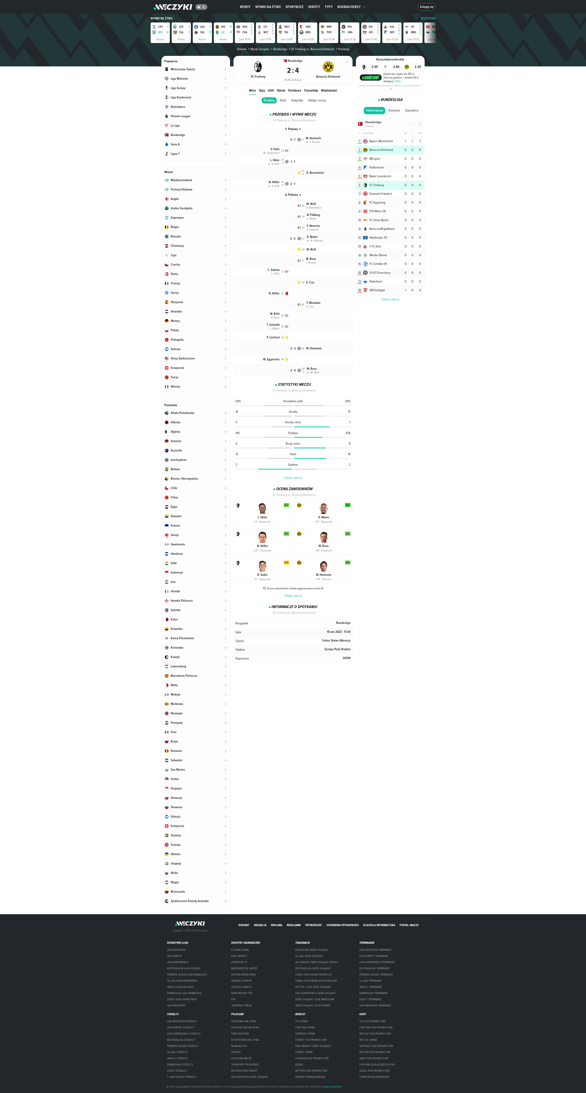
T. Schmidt (273, 325)
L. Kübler (274, 328)
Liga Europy (174, 956)
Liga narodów (176, 1005)
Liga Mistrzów (176, 950)
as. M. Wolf (313, 372)
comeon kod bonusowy (374, 1077)
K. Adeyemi (313, 229)
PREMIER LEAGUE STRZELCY (183, 1046)
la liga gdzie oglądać (309, 956)
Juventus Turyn (241, 1005)
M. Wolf (311, 204)
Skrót (283, 100)
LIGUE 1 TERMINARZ (370, 999)
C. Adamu (274, 270)
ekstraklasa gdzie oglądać (313, 968)
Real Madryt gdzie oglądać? (313, 1046)
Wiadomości (329, 90)
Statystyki (297, 100)
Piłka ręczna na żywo (245, 1027)
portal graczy (409, 925)
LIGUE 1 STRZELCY (177, 1071)
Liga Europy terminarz (373, 956)
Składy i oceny (317, 100)
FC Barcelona (240, 950)
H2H (271, 90)
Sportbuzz (294, 6)
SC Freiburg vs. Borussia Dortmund (312, 49)
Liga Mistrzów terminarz (375, 950)
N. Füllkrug (313, 215)
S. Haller (311, 218)
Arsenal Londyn (241, 981)
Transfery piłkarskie (245, 1064)
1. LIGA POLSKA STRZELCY (181, 1077)
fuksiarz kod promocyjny (312, 1058)
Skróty (314, 6)
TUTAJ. (398, 81)
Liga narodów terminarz (375, 1005)
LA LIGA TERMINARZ (370, 981)
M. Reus (311, 259)
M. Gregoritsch (271, 153)
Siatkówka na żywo (243, 1021)
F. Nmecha (313, 226)
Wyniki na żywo (268, 6)
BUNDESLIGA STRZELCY (180, 1064)
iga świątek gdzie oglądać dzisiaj (316, 962)
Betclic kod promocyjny (375, 1034)
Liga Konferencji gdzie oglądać (315, 993)
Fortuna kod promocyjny (376, 1027)
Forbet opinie (304, 1052)
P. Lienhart (273, 337)
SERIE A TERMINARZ (370, 987)
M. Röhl (274, 314)
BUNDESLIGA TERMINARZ (373, 993)
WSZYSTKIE (428, 18)
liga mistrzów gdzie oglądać (249, 1077)
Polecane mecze (241, 1058)
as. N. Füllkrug (315, 240)
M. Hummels (313, 138)
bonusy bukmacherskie (310, 1077)
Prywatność (313, 925)
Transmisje (311, 90)
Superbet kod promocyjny (376, 1046)
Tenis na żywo (240, 1034)
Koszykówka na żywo (245, 1040)
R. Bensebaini (315, 173)
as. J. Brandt (313, 142)
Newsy (245, 6)
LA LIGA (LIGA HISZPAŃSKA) (182, 981)
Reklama (276, 925)
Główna (241, 49)
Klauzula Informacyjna (379, 925)
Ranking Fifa (239, 1046)
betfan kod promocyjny (375, 1052)
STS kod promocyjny (372, 1021)
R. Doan (275, 317)
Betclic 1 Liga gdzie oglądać (313, 987)
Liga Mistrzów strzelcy (182, 1021)
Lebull (299, 1064)
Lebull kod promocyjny (374, 1071)
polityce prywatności (332, 1086)
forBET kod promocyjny (311, 1040)
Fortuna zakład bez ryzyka (377, 1064)
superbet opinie (305, 1034)
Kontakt (244, 925)
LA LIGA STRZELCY (177, 1052)
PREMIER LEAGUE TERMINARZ (376, 974)
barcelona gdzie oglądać (311, 950)
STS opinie (301, 1021)
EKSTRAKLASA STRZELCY (181, 1040)
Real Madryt (239, 956)
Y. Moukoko (313, 303)
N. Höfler (274, 182)
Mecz (252, 90)
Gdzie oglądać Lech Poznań (312, 1005)
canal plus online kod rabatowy (316, 981)
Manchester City (242, 993)
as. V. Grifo (273, 164)
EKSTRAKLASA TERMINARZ (374, 968)
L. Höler (274, 160)
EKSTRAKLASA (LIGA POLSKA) (183, 968)
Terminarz (294, 90)
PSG (233, 999)
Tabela (281, 90)
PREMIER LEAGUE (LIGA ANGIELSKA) (187, 974)
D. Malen (312, 237)
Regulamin (294, 925)
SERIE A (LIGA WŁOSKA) (180, 987)
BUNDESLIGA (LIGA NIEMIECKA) (184, 993)
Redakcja (260, 925)
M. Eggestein (271, 359)
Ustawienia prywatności (342, 925)
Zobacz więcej (293, 477)
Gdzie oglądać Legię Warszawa (314, 999)
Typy (329, 6)
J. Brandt (311, 262)
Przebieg (269, 100)
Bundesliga (280, 49)
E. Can (310, 282)
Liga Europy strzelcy (180, 1027)
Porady (236, 1052)
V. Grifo (275, 149)
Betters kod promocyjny (311, 1071)
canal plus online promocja (313, 974)
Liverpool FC (239, 962)
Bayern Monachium (243, 974)
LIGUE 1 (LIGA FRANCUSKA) (182, 999)
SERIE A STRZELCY (177, 1058)
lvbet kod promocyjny (374, 1058)
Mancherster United (244, 968)
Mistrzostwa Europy (244, 1071)
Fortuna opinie (305, 1027)
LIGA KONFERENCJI (178, 962)
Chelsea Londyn (241, 987)
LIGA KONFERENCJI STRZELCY (184, 1034)
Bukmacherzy (349, 6)
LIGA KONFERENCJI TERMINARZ (377, 962)
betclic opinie (368, 1040)
